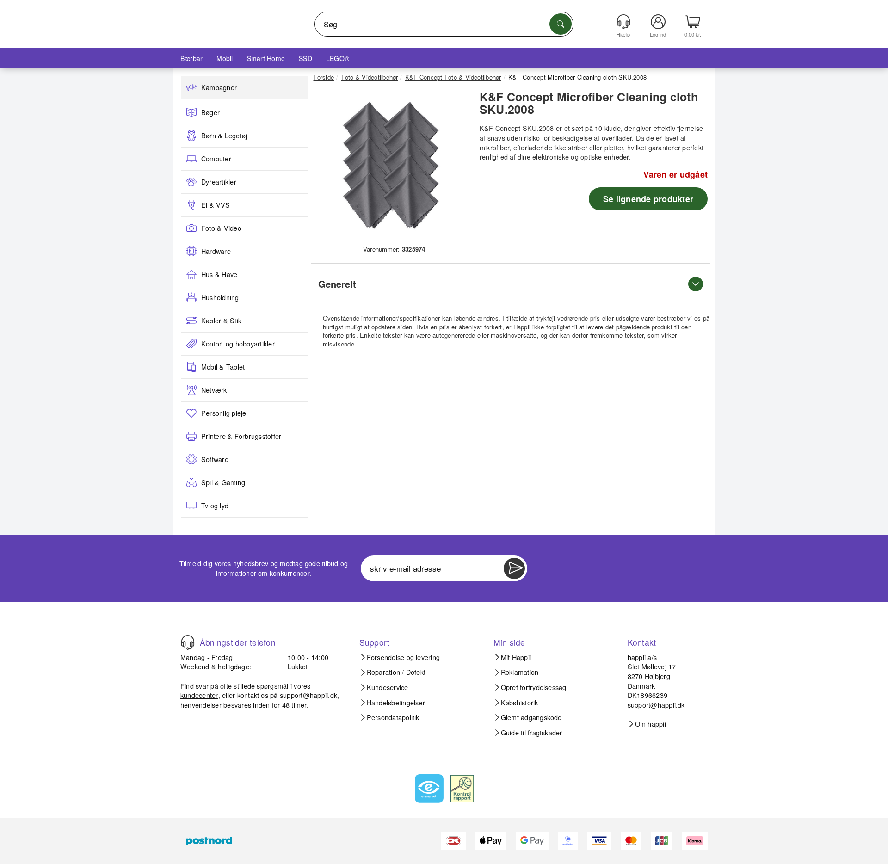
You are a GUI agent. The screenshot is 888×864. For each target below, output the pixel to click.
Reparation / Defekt (396, 672)
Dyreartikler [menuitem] (218, 181)
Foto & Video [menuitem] (221, 228)
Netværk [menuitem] (214, 390)
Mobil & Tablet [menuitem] (223, 366)
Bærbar (191, 58)
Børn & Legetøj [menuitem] (224, 135)
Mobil (224, 58)
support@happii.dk (308, 695)
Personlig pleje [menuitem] (224, 413)
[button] (391, 166)
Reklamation (520, 672)
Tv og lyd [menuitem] (214, 505)
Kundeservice (387, 687)
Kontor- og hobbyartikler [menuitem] (238, 343)
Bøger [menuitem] (210, 112)
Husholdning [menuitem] (220, 297)
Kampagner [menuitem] (219, 87)
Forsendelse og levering (403, 657)
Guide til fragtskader (531, 732)
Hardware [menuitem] (216, 251)
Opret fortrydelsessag (534, 687)
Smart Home (266, 58)
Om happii (650, 723)
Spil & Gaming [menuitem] (223, 482)
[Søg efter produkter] (560, 24)
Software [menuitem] (214, 459)
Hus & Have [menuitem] (219, 274)
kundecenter (199, 695)
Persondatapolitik (393, 717)
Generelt (337, 283)
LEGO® (337, 58)
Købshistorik (519, 702)
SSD (305, 58)
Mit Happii (516, 657)
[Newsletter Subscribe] (514, 568)
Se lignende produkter (648, 199)
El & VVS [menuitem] (215, 205)
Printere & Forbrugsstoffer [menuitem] (241, 436)
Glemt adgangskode (531, 717)
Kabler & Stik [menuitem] (221, 320)
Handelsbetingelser (396, 702)
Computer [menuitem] (216, 158)
